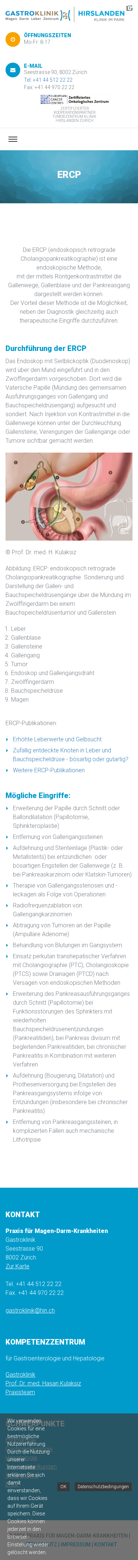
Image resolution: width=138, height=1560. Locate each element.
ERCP (13, 1484)
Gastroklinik (20, 1374)
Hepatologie (21, 1457)
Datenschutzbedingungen (102, 1479)
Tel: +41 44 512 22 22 (48, 80)
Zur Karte (17, 1266)
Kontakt (105, 1544)
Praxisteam (20, 1392)
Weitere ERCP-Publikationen (49, 770)
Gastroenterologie (29, 1448)
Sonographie (22, 1475)
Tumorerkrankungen (31, 1466)
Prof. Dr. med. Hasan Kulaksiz (43, 1383)
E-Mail (33, 66)
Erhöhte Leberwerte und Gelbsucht (57, 739)
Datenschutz (39, 1544)
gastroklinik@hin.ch (30, 1310)
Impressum (76, 1544)
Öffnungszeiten (47, 35)
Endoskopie (21, 1440)
